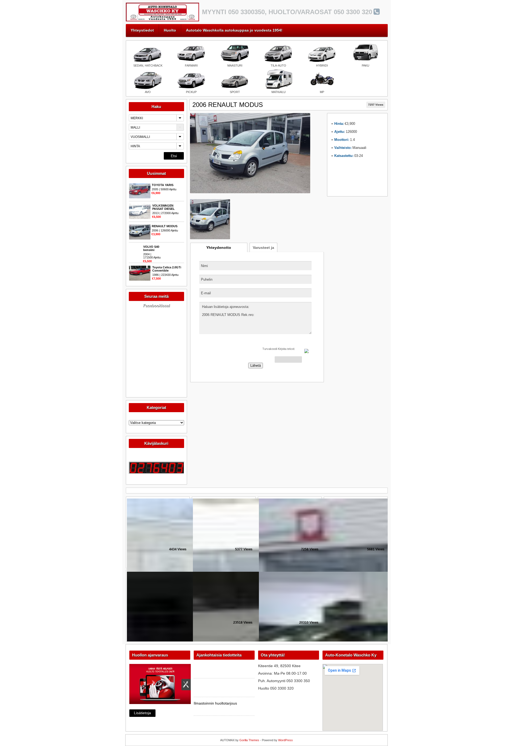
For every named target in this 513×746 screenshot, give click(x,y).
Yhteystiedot (142, 30)
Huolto (170, 30)
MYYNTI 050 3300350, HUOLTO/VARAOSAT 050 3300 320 (287, 12)
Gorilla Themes (249, 740)
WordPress (285, 740)
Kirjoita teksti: (286, 348)
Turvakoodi (269, 348)
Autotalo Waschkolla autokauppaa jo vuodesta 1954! (234, 30)
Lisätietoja (142, 713)
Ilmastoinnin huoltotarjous (215, 703)
